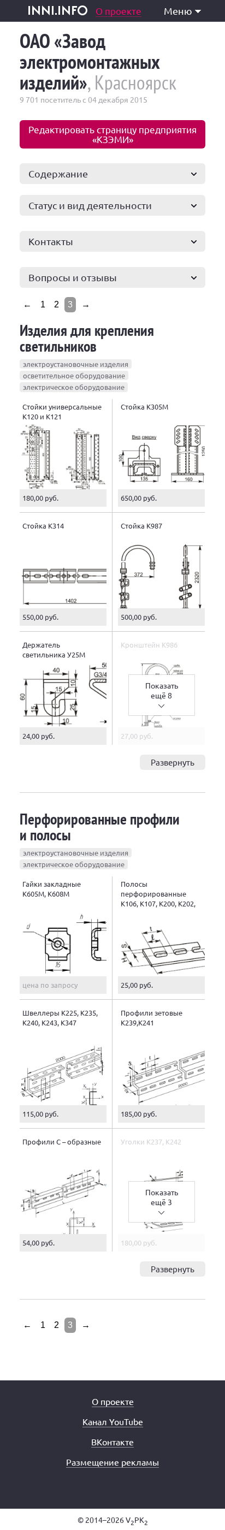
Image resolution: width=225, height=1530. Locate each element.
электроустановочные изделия (75, 364)
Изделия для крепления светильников (87, 338)
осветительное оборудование (74, 375)
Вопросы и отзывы (72, 277)
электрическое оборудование (74, 387)
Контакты (50, 241)
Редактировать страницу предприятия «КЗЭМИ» (112, 134)
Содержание (58, 173)
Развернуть (172, 762)
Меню (178, 10)
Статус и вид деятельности (90, 205)
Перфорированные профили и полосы (100, 827)
